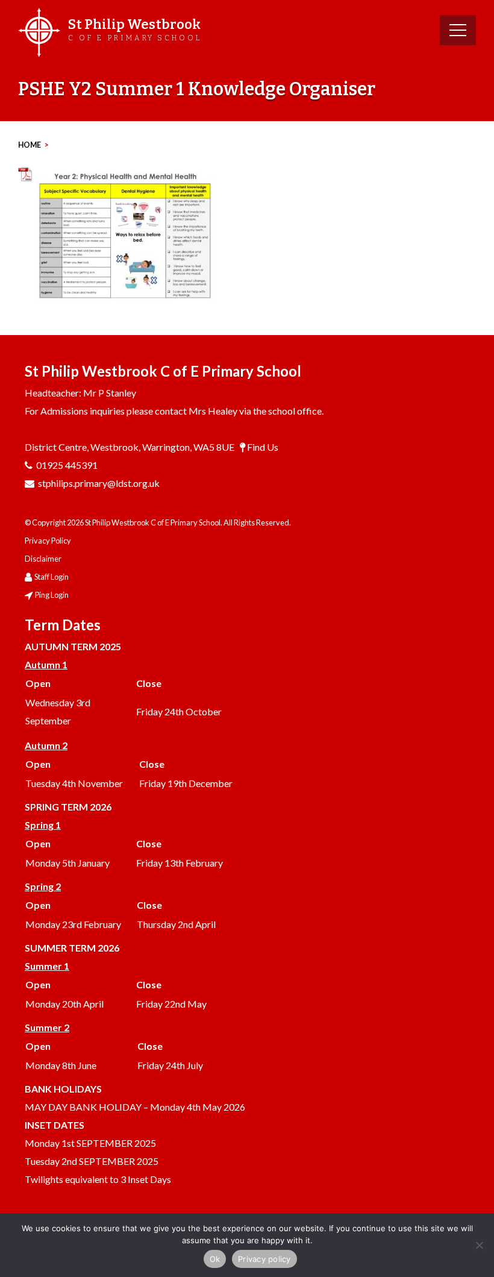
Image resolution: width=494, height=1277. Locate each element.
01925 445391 (67, 465)
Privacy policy (264, 1259)
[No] (479, 1245)
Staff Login (51, 577)
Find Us (262, 447)
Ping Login (52, 595)
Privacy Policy (48, 540)
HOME (29, 144)
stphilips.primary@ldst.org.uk (99, 483)
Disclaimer (43, 558)
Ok (215, 1259)
